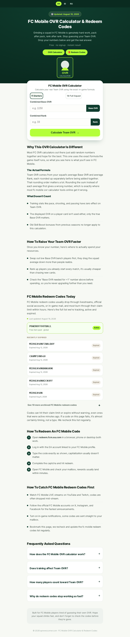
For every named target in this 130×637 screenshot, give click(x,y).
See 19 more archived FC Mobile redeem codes (52, 405)
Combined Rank (38, 115)
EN (58, 4)
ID (65, 4)
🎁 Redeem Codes (76, 52)
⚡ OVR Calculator (53, 52)
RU (71, 4)
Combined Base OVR (41, 102)
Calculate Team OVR (65, 132)
